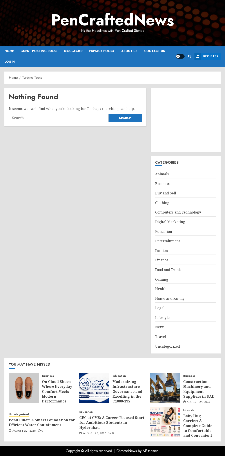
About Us (129, 51)
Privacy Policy (102, 51)
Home (9, 51)
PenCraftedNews (112, 20)
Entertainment (167, 241)
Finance (161, 260)
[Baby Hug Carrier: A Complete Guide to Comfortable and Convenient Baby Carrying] (165, 422)
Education (163, 231)
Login (9, 61)
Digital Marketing (170, 221)
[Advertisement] (185, 119)
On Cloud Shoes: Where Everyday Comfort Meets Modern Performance (57, 391)
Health (161, 288)
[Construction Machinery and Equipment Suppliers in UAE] (165, 388)
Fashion (161, 250)
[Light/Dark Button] (180, 56)
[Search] (189, 56)
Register (210, 56)
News (160, 327)
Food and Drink (168, 269)
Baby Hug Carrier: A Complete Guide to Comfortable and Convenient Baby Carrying (197, 428)
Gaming (161, 279)
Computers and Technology (178, 212)
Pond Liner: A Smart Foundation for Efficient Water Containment (42, 422)
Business (162, 183)
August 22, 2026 (198, 402)
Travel (160, 336)
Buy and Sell (165, 193)
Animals (162, 174)
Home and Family (170, 298)
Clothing (162, 202)
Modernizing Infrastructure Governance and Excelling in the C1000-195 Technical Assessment (127, 396)
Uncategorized (167, 346)
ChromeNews (126, 450)
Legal (160, 307)
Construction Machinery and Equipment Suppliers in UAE (198, 389)
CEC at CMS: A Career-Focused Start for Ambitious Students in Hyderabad (111, 422)
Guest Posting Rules (38, 51)
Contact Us (154, 51)
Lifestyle (162, 317)
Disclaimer (73, 51)
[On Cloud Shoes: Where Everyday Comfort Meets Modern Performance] (24, 388)
